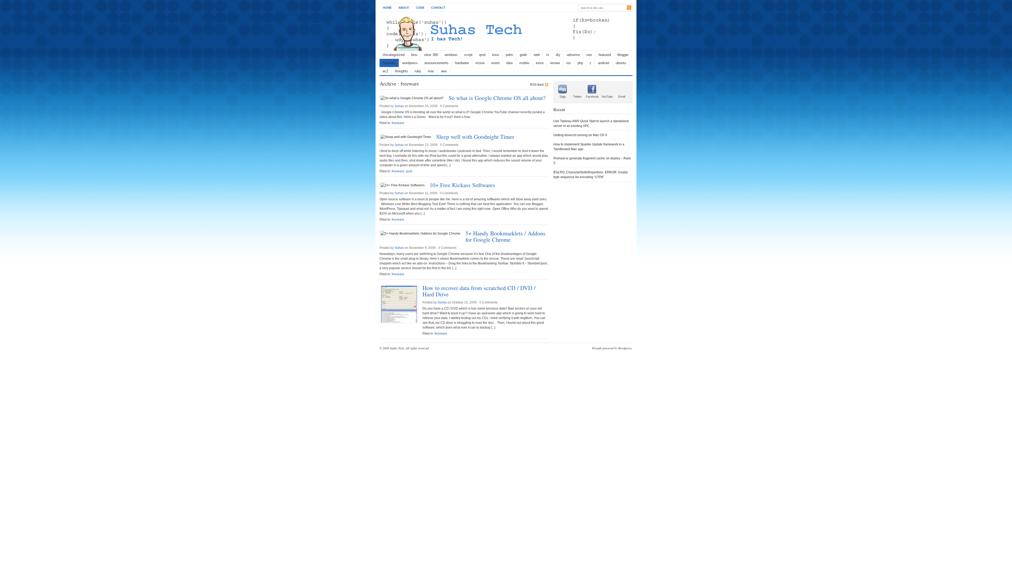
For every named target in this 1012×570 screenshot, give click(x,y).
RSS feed (537, 85)
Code (420, 7)
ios (568, 63)
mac (431, 71)
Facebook (592, 96)
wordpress (410, 63)
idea (509, 63)
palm (509, 55)
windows (451, 55)
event (495, 63)
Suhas (399, 106)
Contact (438, 7)
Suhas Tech (397, 348)
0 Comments (449, 106)
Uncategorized (394, 55)
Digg (563, 96)
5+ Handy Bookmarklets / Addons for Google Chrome (505, 236)
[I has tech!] (496, 50)
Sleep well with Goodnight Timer (475, 136)
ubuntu (621, 63)
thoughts (401, 71)
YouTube (607, 96)
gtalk (523, 55)
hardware (462, 63)
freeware (389, 63)
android (603, 63)
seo (589, 55)
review (555, 63)
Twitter (577, 96)
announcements (436, 63)
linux (495, 55)
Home (387, 7)
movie (480, 63)
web (537, 55)
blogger (623, 55)
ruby (418, 71)
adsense (573, 55)
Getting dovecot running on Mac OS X (580, 135)
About (403, 7)
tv (547, 55)
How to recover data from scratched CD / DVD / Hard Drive (479, 291)
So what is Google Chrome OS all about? (497, 98)
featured (605, 55)
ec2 (385, 71)
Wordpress (625, 348)
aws (444, 71)
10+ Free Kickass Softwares (462, 185)
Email (621, 96)
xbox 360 (431, 55)
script (468, 55)
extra (539, 63)
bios (414, 55)
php (580, 63)
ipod (482, 55)
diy (558, 55)
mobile (524, 63)
